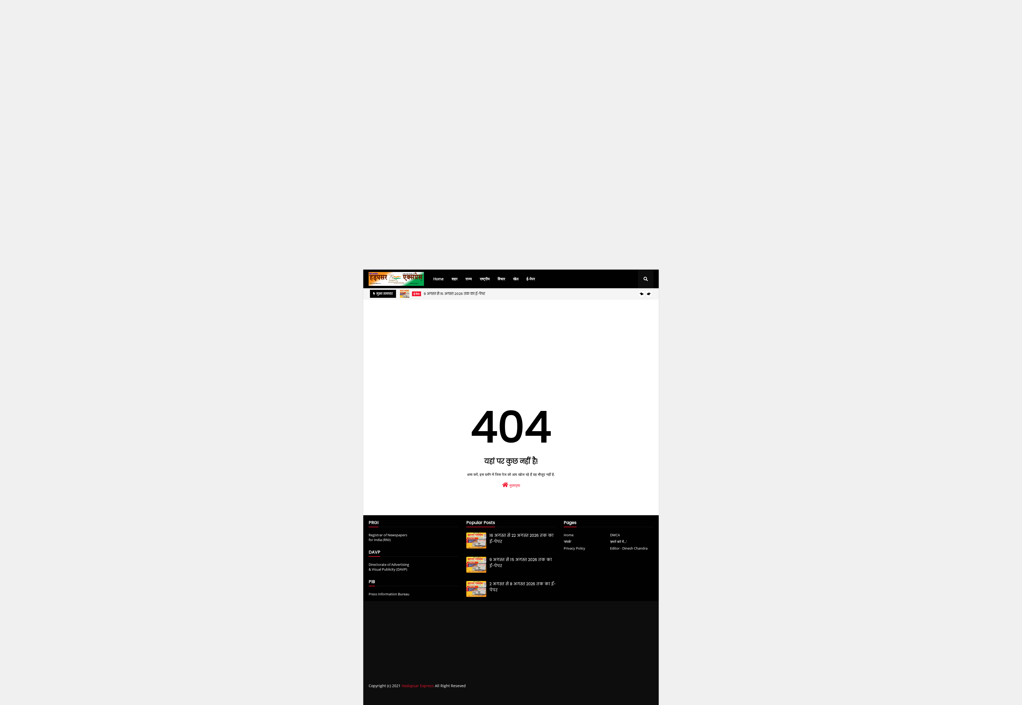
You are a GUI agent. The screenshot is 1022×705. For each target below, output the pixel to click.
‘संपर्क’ (567, 541)
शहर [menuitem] (455, 278)
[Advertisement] (159, 97)
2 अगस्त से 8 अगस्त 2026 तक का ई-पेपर (522, 587)
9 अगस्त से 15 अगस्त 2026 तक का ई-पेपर (454, 293)
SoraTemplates (398, 696)
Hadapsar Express (418, 685)
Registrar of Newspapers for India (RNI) (388, 537)
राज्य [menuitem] (468, 278)
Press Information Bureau (389, 594)
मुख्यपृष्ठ (514, 485)
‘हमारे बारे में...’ (618, 541)
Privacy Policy (574, 548)
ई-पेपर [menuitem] (530, 278)
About (610, 696)
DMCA (615, 535)
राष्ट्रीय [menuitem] (485, 278)
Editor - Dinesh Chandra (629, 548)
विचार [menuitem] (501, 278)
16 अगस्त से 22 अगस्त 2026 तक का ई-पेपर (521, 538)
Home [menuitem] (438, 278)
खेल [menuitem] (515, 278)
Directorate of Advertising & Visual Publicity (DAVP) (389, 567)
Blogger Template (451, 696)
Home (569, 535)
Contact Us (630, 696)
